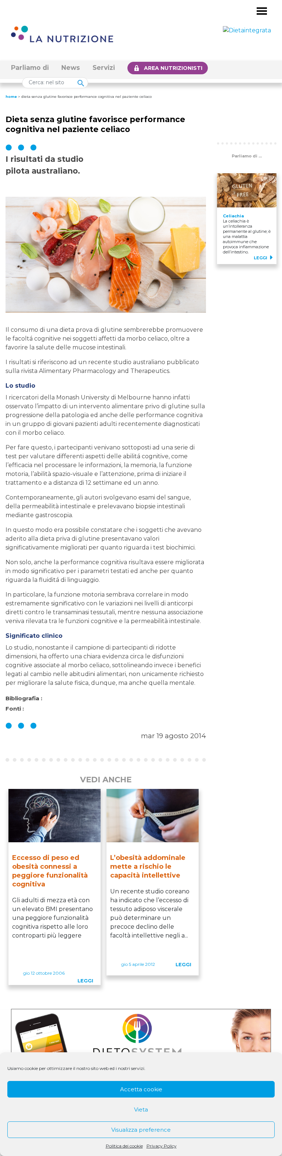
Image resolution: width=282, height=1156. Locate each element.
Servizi (104, 67)
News (70, 67)
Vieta (141, 1109)
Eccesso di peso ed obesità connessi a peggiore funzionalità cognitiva (50, 871)
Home (11, 97)
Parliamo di (30, 67)
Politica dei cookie (124, 1146)
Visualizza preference (141, 1129)
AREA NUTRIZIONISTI (173, 68)
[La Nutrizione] (62, 33)
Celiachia (233, 215)
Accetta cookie (141, 1089)
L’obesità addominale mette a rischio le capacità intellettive (147, 866)
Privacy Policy (162, 1146)
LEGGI (85, 981)
